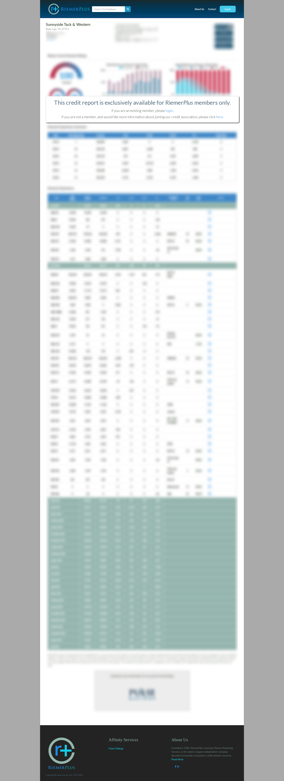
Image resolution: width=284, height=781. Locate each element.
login (169, 110)
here (219, 117)
